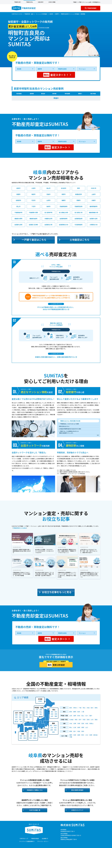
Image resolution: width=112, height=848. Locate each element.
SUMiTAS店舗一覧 (34, 810)
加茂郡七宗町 (18, 225)
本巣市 (94, 200)
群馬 (53, 732)
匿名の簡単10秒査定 (77, 790)
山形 (52, 716)
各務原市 (18, 200)
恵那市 (64, 194)
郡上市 (18, 206)
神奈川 (55, 725)
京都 (31, 736)
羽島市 (48, 194)
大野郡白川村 (93, 225)
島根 (26, 717)
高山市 (48, 188)
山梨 (37, 709)
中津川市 (93, 188)
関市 (78, 188)
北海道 (40, 701)
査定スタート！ (59, 75)
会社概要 (44, 838)
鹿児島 (16, 721)
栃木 (55, 730)
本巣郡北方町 (48, 219)
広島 (30, 715)
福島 (56, 716)
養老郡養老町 (93, 206)
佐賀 (20, 715)
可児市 (33, 200)
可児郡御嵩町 (78, 225)
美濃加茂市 (78, 194)
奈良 (30, 738)
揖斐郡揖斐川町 (93, 212)
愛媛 (21, 736)
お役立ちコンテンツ (77, 810)
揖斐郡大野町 (18, 219)
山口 (28, 719)
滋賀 (35, 736)
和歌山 (35, 738)
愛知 (41, 732)
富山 (41, 712)
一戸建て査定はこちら (34, 239)
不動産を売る (29, 2)
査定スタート (59, 147)
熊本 (20, 717)
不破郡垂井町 (18, 212)
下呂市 (33, 206)
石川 (37, 714)
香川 (25, 736)
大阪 (31, 733)
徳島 (21, 738)
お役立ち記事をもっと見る (56, 592)
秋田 (52, 714)
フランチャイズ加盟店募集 (26, 841)
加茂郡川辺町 (93, 219)
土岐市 (94, 194)
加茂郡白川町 (48, 225)
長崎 (16, 717)
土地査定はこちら (79, 239)
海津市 (48, 206)
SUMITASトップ (24, 838)
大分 (16, 719)
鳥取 (30, 717)
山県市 (48, 200)
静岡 (45, 732)
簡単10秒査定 (56, 664)
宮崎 (20, 719)
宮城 (56, 714)
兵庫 (35, 733)
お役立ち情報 (51, 2)
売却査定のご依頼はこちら (35, 790)
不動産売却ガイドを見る (19, 528)
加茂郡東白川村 (63, 225)
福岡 (16, 715)
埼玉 (55, 727)
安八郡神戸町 (48, 212)
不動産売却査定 (91, 8)
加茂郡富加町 (78, 219)
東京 (51, 725)
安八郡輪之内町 (63, 212)
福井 (41, 714)
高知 (25, 738)
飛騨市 (79, 200)
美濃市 (18, 194)
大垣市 (33, 188)
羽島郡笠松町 (78, 206)
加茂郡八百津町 (33, 225)
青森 (52, 711)
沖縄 (21, 721)
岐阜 (41, 734)
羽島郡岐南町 (63, 206)
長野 (41, 709)
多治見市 (63, 188)
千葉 (51, 727)
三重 (45, 734)
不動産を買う (17, 2)
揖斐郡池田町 (33, 219)
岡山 (26, 715)
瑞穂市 (64, 200)
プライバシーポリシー (43, 841)
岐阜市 (18, 188)
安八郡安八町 (78, 212)
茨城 (51, 730)
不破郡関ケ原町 (33, 212)
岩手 (56, 711)
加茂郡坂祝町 (63, 219)
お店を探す (41, 2)
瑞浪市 (33, 194)
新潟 (37, 712)
